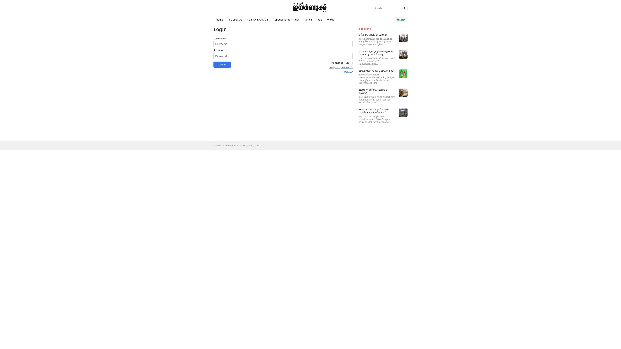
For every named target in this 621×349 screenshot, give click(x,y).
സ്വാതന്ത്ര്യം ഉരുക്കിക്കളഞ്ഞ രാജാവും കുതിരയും (376, 53)
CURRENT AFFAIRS (257, 19)
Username (219, 38)
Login (402, 20)
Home (219, 19)
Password (219, 50)
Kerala (308, 19)
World (330, 19)
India (319, 19)
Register (348, 72)
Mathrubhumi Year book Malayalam (240, 145)
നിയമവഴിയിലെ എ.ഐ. (373, 35)
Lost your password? (341, 67)
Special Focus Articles (287, 19)
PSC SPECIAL (235, 19)
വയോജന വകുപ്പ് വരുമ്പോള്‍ (376, 71)
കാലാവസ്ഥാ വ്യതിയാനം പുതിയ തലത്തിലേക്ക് (374, 111)
